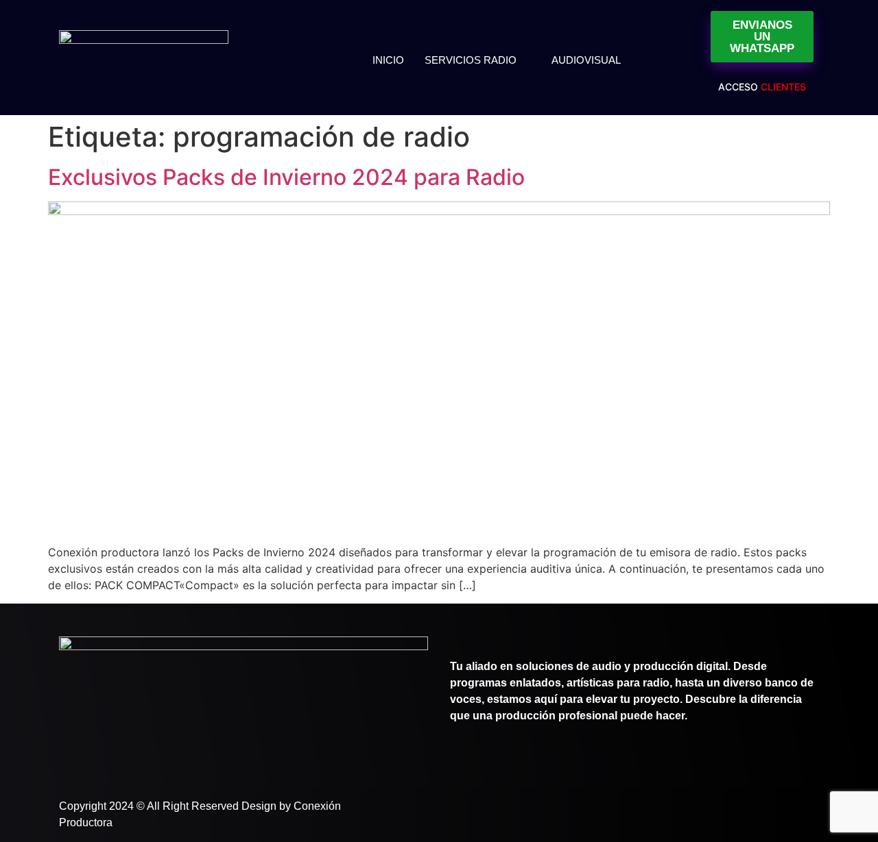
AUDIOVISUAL (586, 60)
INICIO (388, 60)
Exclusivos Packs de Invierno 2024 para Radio (286, 177)
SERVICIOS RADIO (471, 60)
